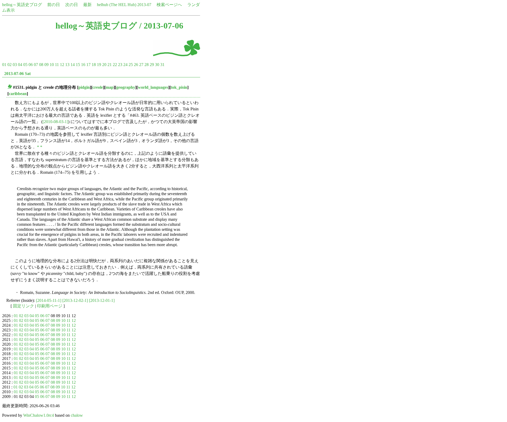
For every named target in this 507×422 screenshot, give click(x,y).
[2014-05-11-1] (48, 300)
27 (141, 64)
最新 (87, 4)
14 (73, 64)
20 (104, 64)
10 (52, 64)
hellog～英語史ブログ (22, 4)
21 (109, 64)
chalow (77, 415)
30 (157, 64)
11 (57, 64)
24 (125, 64)
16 (83, 64)
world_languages (153, 87)
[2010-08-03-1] (55, 121)
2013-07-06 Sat (17, 73)
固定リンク (23, 306)
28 (146, 64)
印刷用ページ (49, 306)
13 (67, 64)
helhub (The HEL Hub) (116, 4)
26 (136, 64)
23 (120, 64)
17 (88, 64)
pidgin (84, 87)
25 (131, 64)
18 (94, 64)
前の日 (53, 4)
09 (46, 64)
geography (125, 87)
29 (152, 64)
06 (31, 64)
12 (62, 64)
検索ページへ (169, 4)
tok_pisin (179, 87)
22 (115, 64)
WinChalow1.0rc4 (38, 415)
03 (15, 64)
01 (4, 64)
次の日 (71, 4)
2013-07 (144, 4)
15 (78, 64)
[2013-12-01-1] (102, 300)
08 (41, 64)
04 (20, 64)
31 (162, 64)
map (110, 87)
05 (25, 64)
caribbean (18, 93)
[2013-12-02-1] (75, 300)
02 (9, 64)
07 (36, 64)
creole (97, 87)
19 (99, 64)
